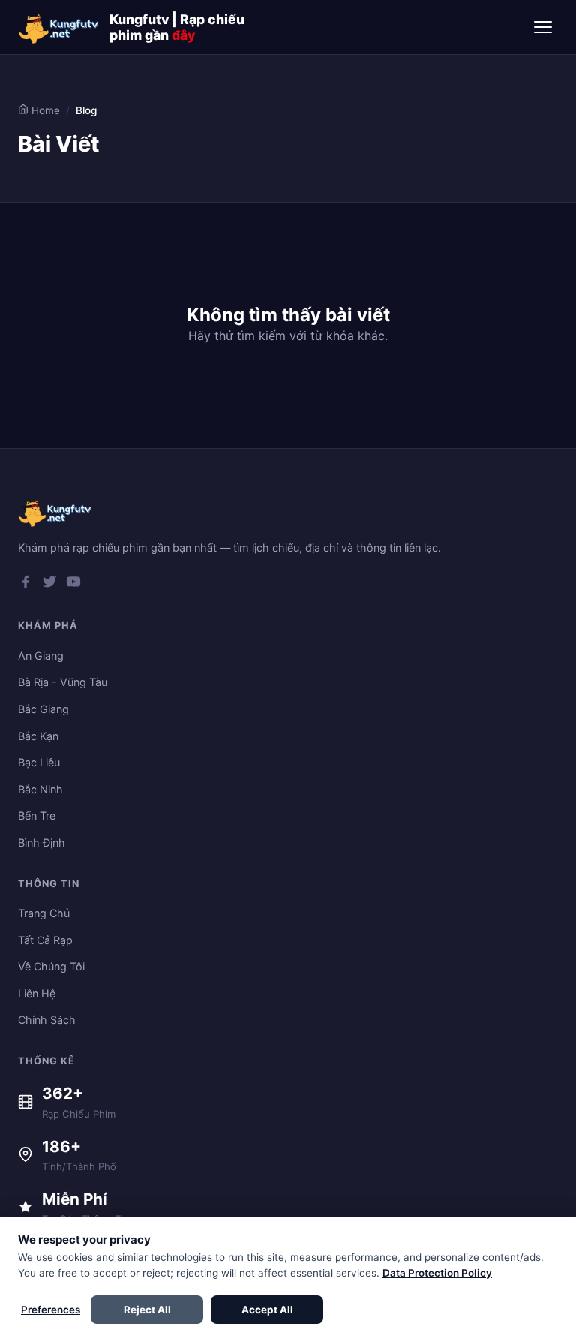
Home (44, 110)
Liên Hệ (37, 993)
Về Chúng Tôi (51, 966)
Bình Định (41, 842)
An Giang (41, 655)
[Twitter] (49, 584)
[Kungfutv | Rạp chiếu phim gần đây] (59, 27)
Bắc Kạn (38, 736)
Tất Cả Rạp (45, 940)
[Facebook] (25, 584)
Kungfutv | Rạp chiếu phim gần (177, 27)
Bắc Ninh (40, 789)
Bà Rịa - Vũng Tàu (62, 682)
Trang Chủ (44, 913)
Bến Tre (37, 815)
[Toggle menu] (543, 27)
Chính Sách (47, 1019)
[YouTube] (73, 584)
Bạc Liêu (39, 762)
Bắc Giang (43, 709)
